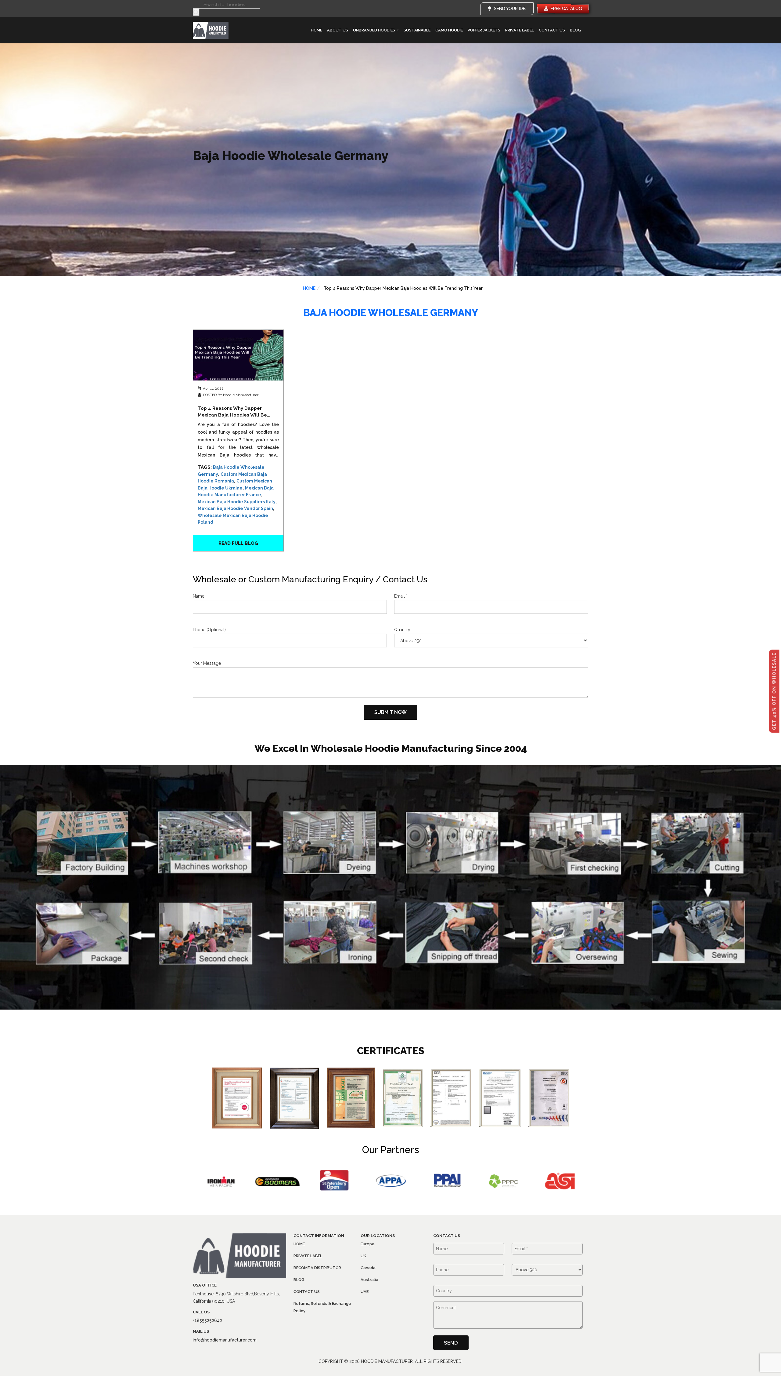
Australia (369, 1279)
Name (198, 596)
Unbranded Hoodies (374, 30)
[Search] (196, 12)
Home (316, 30)
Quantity (402, 629)
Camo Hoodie (449, 30)
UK (363, 1256)
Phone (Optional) (209, 629)
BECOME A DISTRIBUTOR (317, 1267)
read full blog (238, 543)
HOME (309, 288)
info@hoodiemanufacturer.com (225, 1340)
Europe (368, 1244)
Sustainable (417, 30)
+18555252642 (207, 1320)
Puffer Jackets (484, 30)
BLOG (575, 30)
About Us (337, 30)
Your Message (207, 663)
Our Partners (390, 1149)
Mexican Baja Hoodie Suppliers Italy (236, 501)
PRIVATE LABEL (519, 30)
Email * (401, 596)
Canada (368, 1267)
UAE (365, 1291)
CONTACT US (552, 30)
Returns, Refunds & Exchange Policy (322, 1307)
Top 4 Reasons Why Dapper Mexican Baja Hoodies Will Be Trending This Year (232, 412)
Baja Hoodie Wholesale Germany (390, 312)
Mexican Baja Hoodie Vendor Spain (235, 508)
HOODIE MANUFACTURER (387, 1361)
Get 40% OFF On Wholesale (774, 691)
